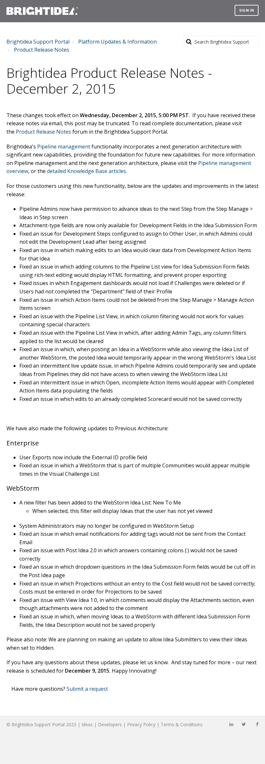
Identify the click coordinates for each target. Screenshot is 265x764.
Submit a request (87, 688)
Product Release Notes (41, 49)
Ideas (87, 724)
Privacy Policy (141, 724)
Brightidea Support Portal (37, 41)
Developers (110, 724)
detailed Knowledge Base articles (86, 171)
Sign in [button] (246, 10)
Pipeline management (63, 146)
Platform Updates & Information (117, 41)
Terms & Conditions (182, 724)
